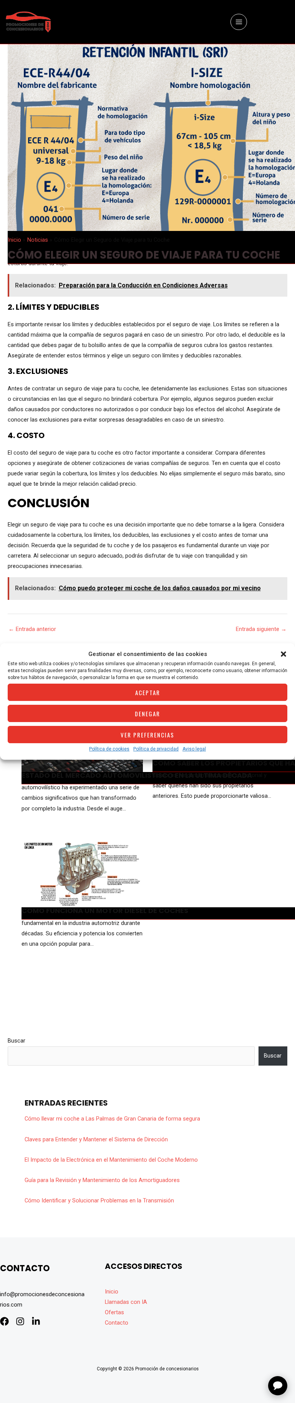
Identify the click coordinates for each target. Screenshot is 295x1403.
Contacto (116, 1322)
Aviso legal (194, 749)
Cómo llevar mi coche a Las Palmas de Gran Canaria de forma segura (112, 1118)
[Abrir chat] (277, 1385)
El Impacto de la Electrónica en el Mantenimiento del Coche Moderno (111, 1159)
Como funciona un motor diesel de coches (105, 910)
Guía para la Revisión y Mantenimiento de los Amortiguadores (102, 1180)
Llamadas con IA (126, 1301)
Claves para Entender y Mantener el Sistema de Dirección (96, 1139)
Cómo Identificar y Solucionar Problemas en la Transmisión (99, 1200)
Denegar (147, 713)
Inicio (111, 1291)
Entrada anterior (32, 629)
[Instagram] (20, 1321)
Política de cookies (109, 749)
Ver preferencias (147, 735)
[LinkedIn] (35, 1321)
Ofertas (114, 1312)
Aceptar (147, 692)
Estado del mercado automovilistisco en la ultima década (137, 775)
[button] (283, 654)
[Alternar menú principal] (238, 22)
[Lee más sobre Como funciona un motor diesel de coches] (82, 873)
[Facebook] (4, 1321)
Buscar (16, 1040)
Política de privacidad (156, 749)
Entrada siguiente (261, 629)
